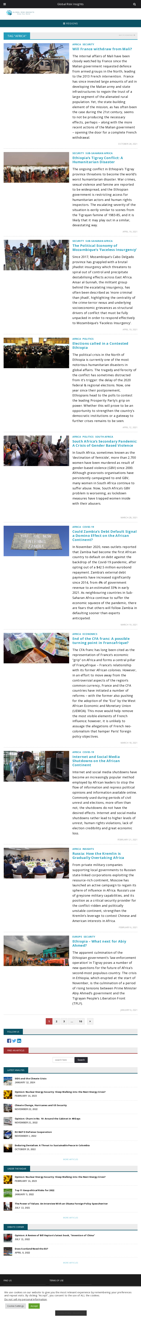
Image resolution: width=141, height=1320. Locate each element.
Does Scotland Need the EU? (31, 1248)
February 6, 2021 (128, 927)
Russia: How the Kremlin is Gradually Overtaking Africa (98, 855)
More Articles (70, 1159)
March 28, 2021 (129, 517)
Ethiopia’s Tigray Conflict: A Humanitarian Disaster (97, 159)
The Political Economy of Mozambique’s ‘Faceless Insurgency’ (104, 247)
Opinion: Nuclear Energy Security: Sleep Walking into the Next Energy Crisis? (60, 1091)
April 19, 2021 (130, 231)
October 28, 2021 (127, 143)
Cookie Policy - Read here (71, 1313)
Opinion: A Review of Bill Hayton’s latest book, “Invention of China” (55, 1235)
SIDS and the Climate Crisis (30, 1078)
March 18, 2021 (129, 742)
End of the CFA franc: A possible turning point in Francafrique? (101, 640)
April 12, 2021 (130, 427)
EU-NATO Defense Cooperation (33, 1132)
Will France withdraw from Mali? (102, 49)
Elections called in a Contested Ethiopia (100, 345)
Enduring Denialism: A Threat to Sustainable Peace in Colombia (52, 1145)
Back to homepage (126, 35)
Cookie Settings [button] (15, 1305)
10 (80, 1021)
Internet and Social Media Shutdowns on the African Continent (96, 760)
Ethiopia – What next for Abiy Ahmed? (99, 943)
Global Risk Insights (70, 4)
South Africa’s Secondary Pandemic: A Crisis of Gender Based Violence (104, 443)
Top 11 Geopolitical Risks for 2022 (34, 1190)
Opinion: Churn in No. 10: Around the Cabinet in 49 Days (47, 1118)
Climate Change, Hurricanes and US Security (41, 1105)
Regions (71, 23)
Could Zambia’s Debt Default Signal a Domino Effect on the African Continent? (104, 535)
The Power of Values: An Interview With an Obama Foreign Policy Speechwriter (61, 1203)
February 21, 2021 (127, 839)
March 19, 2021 (129, 624)
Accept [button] (34, 1305)
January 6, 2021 (129, 1009)
